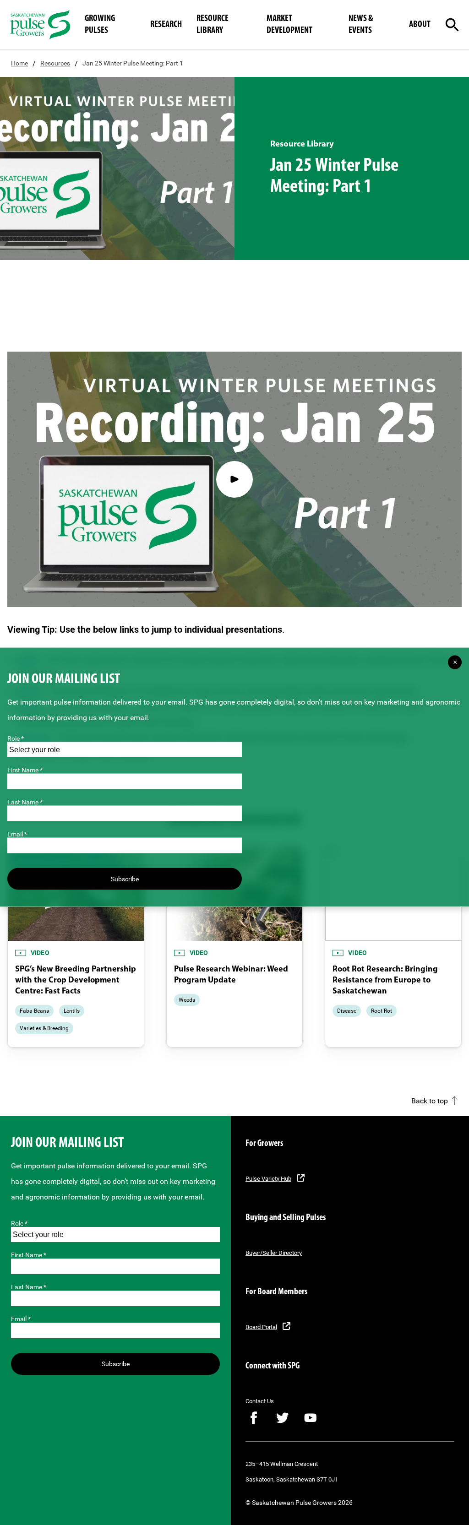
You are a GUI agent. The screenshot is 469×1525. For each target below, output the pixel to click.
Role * (19, 1223)
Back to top (429, 1100)
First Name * (28, 1255)
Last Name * (28, 1287)
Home (19, 63)
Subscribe (116, 1364)
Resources (55, 63)
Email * (21, 1319)
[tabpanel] (75, 947)
